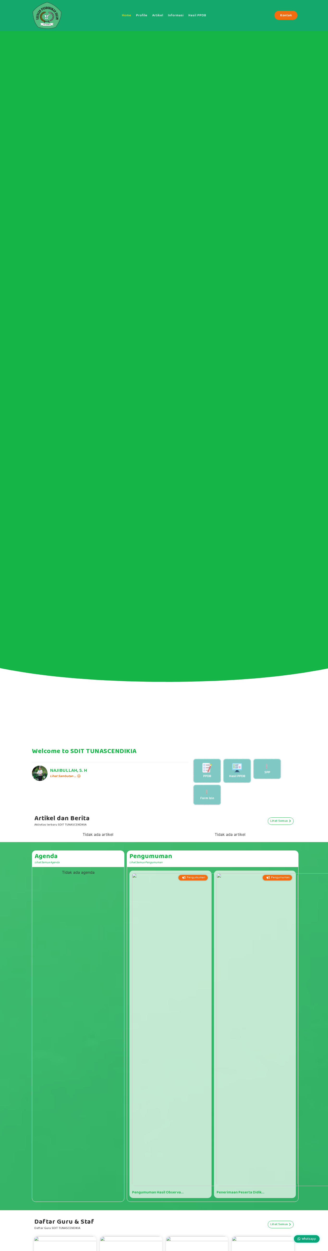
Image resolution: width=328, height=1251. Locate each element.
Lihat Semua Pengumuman (146, 862)
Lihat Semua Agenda (47, 862)
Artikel (157, 15)
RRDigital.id (31, 1210)
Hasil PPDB (197, 15)
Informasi (176, 15)
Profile (141, 15)
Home (126, 15)
